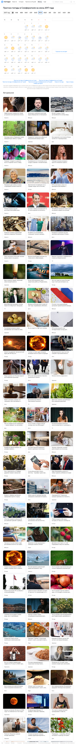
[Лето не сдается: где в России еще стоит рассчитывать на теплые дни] (62, 275)
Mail (2, 743)
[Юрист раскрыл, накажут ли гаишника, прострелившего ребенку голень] (14, 394)
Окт (59, 12)
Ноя (64, 12)
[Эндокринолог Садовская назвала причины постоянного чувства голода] (62, 490)
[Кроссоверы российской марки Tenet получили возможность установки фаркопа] (14, 681)
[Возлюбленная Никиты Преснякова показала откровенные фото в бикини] (38, 394)
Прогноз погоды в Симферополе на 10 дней (40, 82)
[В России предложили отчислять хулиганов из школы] (38, 371)
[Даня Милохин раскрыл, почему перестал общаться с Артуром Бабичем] (14, 299)
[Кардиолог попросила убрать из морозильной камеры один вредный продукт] (38, 132)
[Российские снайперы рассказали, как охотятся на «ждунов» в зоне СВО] (38, 514)
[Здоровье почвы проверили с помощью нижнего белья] (38, 538)
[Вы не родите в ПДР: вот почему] (38, 323)
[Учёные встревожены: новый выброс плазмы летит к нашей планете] (14, 562)
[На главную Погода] (6, 2)
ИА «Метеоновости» (70, 743)
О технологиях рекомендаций (44, 743)
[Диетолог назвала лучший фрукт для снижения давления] (62, 394)
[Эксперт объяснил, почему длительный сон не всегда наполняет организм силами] (62, 442)
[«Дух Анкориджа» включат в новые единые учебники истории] (62, 466)
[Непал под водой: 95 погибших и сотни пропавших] (14, 585)
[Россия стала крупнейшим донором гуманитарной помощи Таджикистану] (62, 299)
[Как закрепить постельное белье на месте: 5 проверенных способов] (62, 132)
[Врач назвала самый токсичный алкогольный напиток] (14, 275)
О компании (7, 743)
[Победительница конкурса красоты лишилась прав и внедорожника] (62, 156)
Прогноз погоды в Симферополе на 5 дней (50, 80)
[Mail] (2, 2)
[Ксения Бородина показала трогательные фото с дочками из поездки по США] (62, 418)
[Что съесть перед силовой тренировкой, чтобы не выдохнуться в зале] (62, 705)
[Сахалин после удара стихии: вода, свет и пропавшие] (14, 609)
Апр (31, 12)
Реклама (12, 743)
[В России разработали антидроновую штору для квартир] (62, 323)
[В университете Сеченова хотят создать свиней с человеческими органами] (38, 156)
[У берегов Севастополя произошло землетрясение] (14, 633)
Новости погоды (59, 82)
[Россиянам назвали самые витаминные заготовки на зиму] (14, 323)
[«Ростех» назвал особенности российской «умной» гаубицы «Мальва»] (14, 514)
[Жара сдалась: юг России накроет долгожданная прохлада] (14, 371)
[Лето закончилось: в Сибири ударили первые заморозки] (14, 466)
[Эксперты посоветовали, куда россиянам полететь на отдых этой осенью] (14, 538)
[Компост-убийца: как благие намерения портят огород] (14, 490)
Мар (26, 12)
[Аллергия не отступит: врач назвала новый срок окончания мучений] (62, 657)
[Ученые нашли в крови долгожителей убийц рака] (14, 203)
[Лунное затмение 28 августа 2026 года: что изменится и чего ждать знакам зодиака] (14, 705)
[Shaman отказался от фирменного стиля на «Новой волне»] (62, 251)
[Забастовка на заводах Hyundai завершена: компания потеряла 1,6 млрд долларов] (38, 490)
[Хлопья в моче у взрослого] (62, 371)
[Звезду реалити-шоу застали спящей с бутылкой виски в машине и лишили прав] (62, 347)
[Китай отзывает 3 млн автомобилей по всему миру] (62, 108)
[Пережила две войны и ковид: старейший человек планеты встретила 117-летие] (14, 180)
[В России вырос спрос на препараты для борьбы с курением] (62, 180)
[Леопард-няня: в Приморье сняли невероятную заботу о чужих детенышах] (14, 132)
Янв (16, 12)
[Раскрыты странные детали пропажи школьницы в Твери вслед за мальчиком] (62, 227)
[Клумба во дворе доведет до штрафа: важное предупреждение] (14, 442)
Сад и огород (69, 82)
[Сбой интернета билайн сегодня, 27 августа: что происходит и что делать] (38, 585)
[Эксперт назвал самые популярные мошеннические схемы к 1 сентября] (38, 609)
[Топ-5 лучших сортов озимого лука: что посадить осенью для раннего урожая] (62, 585)
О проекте (19, 743)
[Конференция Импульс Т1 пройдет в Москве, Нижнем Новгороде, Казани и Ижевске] (38, 705)
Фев (21, 12)
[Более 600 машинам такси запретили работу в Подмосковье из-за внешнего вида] (38, 275)
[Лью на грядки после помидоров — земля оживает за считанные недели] (14, 418)
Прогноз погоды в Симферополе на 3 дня (25, 80)
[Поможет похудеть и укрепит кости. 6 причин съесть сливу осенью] (14, 156)
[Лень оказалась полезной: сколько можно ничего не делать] (14, 251)
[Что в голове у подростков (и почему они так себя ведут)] (38, 418)
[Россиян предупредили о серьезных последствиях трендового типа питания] (38, 657)
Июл (45, 12)
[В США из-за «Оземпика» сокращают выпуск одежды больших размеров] (38, 227)
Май (35, 12)
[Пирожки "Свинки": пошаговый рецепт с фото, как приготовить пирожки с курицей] (38, 633)
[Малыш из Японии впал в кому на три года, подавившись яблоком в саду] (38, 299)
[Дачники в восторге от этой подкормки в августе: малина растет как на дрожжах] (62, 538)
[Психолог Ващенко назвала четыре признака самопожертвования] (14, 729)
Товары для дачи (38, 83)
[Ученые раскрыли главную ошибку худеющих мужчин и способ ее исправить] (38, 729)
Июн (40, 12)
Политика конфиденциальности (30, 743)
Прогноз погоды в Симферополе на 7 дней (14, 82)
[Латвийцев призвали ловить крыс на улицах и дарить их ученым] (62, 203)
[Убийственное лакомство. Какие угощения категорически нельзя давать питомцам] (14, 108)
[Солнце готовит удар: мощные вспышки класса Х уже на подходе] (38, 347)
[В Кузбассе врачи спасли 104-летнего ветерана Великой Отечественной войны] (62, 633)
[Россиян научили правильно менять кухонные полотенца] (38, 442)
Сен (54, 12)
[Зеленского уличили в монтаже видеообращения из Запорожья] (38, 108)
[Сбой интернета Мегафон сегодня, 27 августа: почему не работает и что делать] (62, 514)
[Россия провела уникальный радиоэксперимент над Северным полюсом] (38, 562)
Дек (69, 12)
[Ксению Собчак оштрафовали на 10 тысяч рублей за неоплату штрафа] (38, 203)
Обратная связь (55, 743)
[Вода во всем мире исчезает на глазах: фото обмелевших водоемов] (38, 251)
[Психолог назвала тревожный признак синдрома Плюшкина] (14, 227)
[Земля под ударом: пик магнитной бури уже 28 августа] (14, 347)
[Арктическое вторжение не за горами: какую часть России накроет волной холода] (38, 180)
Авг (50, 12)
